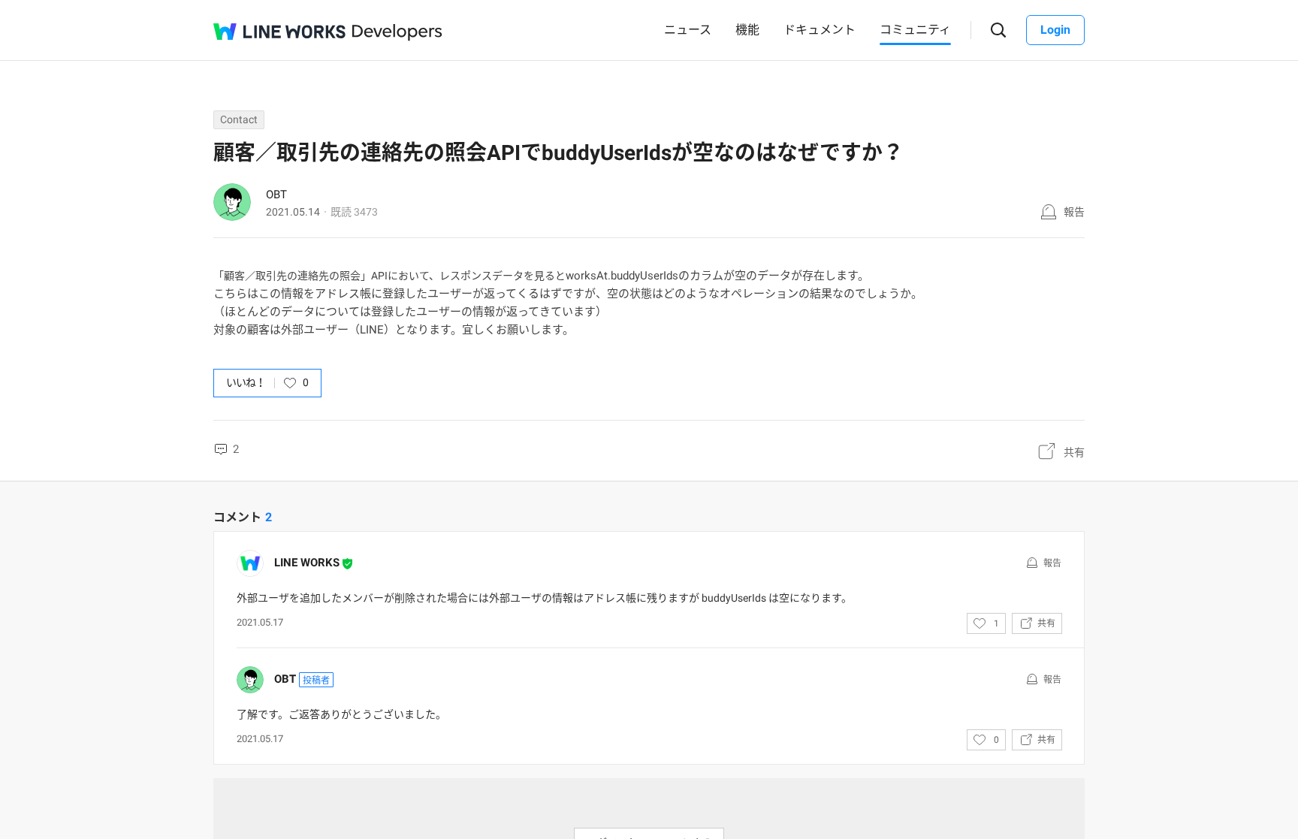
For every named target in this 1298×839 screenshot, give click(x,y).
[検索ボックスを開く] (998, 30)
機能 (747, 30)
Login (1055, 30)
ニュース (687, 30)
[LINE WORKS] (279, 31)
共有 (1074, 452)
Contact (239, 119)
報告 (1074, 212)
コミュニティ (915, 30)
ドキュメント (819, 30)
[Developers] (397, 32)
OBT (276, 194)
